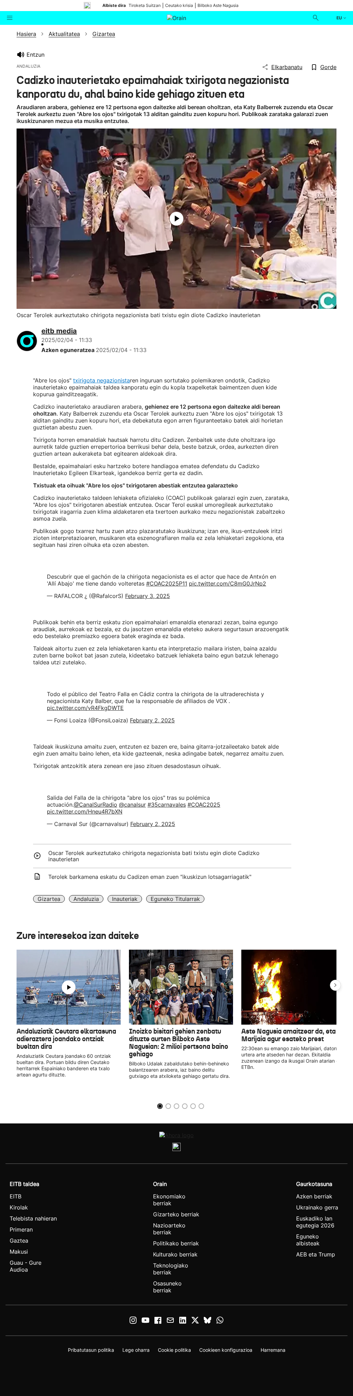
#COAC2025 (204, 804)
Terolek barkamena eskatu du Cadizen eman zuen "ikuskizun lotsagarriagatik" (149, 876)
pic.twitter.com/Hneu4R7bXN (84, 811)
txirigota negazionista (101, 380)
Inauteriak (125, 898)
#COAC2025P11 (166, 583)
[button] (335, 985)
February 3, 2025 (147, 595)
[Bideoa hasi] (176, 219)
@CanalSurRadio (95, 804)
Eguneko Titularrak (175, 898)
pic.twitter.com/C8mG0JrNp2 (227, 583)
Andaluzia (86, 898)
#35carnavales (167, 804)
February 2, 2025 (152, 720)
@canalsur (132, 804)
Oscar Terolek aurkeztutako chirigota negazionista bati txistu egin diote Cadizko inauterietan (154, 856)
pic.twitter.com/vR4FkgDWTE (85, 707)
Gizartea (49, 898)
